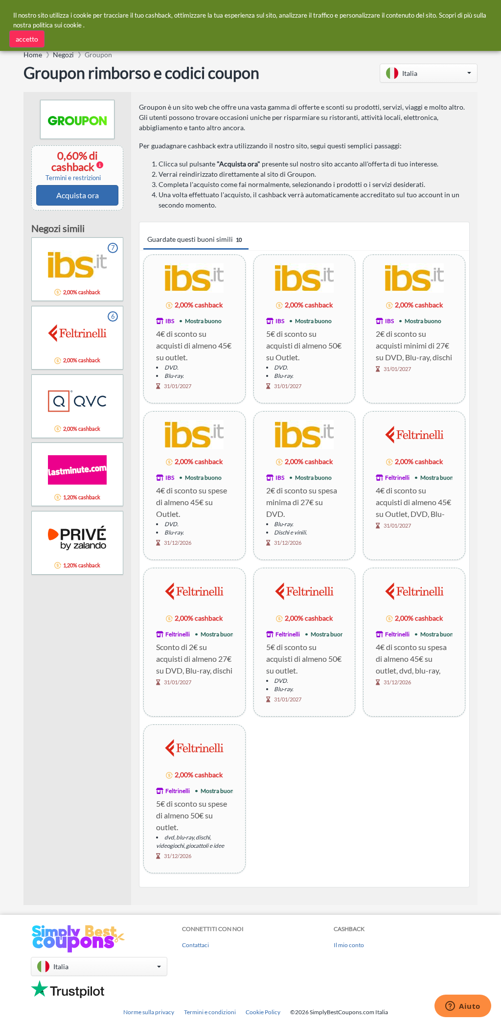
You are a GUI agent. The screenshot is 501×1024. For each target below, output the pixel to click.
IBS (169, 321)
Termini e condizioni (210, 1012)
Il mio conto (349, 945)
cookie (73, 25)
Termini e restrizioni (73, 178)
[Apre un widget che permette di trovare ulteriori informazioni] (462, 1007)
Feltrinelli (397, 477)
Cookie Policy (263, 1012)
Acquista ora (77, 195)
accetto (27, 39)
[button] (429, 73)
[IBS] (194, 277)
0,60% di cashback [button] (73, 165)
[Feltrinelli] (414, 434)
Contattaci (195, 945)
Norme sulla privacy (148, 1012)
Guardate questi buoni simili (194, 239)
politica (43, 25)
